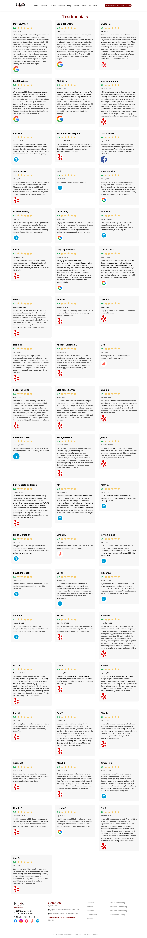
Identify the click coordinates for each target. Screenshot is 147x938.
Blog (69, 5)
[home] (20, 5)
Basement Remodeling (118, 911)
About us (43, 5)
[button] (52, 5)
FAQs (95, 5)
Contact (76, 5)
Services (53, 5)
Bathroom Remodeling (118, 907)
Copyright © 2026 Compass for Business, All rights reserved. (75, 934)
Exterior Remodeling (117, 915)
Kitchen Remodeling (117, 903)
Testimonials (86, 5)
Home (36, 5)
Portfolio (61, 5)
